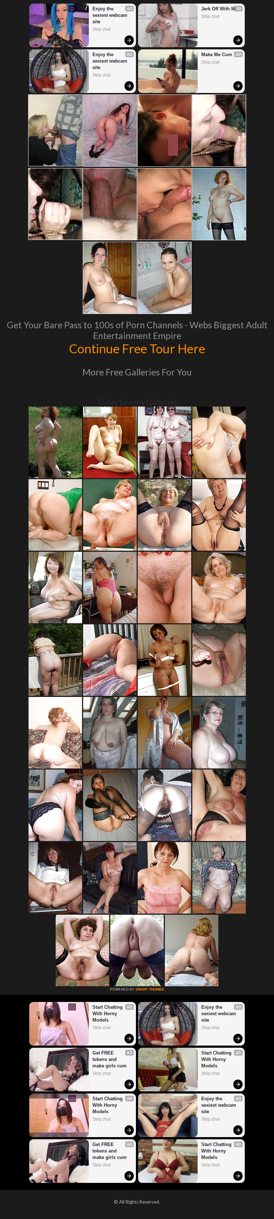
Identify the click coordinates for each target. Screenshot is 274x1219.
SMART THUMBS (150, 989)
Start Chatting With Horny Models (108, 1013)
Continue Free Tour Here (137, 348)
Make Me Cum (216, 54)
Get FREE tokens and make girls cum (109, 1059)
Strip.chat (101, 29)
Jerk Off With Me (219, 8)
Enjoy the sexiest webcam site (110, 15)
